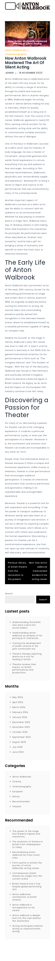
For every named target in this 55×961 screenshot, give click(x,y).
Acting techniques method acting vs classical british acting (27, 928)
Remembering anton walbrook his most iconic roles (26, 855)
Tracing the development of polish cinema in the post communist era (26, 646)
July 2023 (17, 747)
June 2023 (18, 752)
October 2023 (20, 732)
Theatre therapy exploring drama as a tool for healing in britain (27, 656)
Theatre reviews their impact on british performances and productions (24, 668)
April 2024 (17, 702)
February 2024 (20, 712)
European (17, 791)
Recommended (21, 801)
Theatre (16, 806)
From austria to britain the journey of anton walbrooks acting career (27, 865)
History (16, 796)
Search (9, 593)
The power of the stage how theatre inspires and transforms (26, 834)
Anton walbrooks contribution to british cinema (24, 897)
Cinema (16, 781)
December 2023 (21, 722)
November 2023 (21, 727)
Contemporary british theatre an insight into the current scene (27, 876)
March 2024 (19, 707)
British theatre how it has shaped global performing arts (26, 886)
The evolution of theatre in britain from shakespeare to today (27, 844)
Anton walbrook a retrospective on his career (23, 907)
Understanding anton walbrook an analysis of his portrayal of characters (27, 635)
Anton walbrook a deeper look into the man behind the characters (26, 918)
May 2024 (17, 697)
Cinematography (16, 54)
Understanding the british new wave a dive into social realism (26, 625)
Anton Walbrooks (16, 50)
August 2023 (19, 742)
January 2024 (19, 717)
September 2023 (21, 737)
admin (9, 72)
